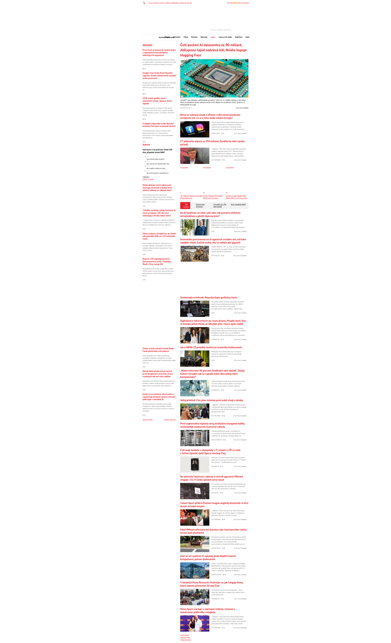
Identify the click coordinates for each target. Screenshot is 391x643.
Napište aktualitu (170, 420)
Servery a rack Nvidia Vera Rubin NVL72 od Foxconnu (236, 197)
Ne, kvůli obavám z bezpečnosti (157, 173)
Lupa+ (212, 37)
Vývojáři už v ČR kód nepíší (219, 205)
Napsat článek (185, 637)
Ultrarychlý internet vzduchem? (200, 206)
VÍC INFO (230, 3)
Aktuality (176, 37)
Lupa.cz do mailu (225, 37)
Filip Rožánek (216, 160)
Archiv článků (184, 635)
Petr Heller (215, 256)
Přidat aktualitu (185, 640)
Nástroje (204, 37)
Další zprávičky (148, 420)
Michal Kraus (216, 548)
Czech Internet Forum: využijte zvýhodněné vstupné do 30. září (170, 3)
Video (185, 37)
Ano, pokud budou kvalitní (155, 159)
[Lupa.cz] (145, 3)
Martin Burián (216, 575)
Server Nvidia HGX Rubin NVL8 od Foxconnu (213, 197)
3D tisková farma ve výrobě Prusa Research (191, 197)
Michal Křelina (216, 440)
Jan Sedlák (184, 108)
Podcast (194, 37)
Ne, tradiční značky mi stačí (156, 168)
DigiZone (238, 37)
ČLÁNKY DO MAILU (242, 3)
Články (167, 37)
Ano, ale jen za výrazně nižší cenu (158, 164)
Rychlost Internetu (161, 37)
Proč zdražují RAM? (238, 204)
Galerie (248, 37)
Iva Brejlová (215, 339)
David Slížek (215, 133)
